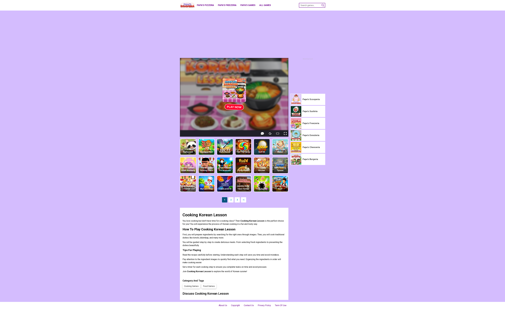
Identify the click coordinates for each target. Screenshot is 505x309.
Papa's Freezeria (227, 5)
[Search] (322, 5)
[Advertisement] (252, 34)
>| (243, 200)
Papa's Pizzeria (205, 5)
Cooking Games (191, 286)
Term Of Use (280, 305)
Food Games (209, 286)
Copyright (235, 305)
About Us (223, 305)
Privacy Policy (264, 305)
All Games (265, 5)
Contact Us (249, 305)
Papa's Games (247, 5)
